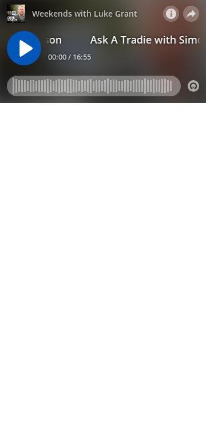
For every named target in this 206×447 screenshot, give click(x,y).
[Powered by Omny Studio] (193, 86)
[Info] (171, 14)
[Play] (24, 48)
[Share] (191, 14)
